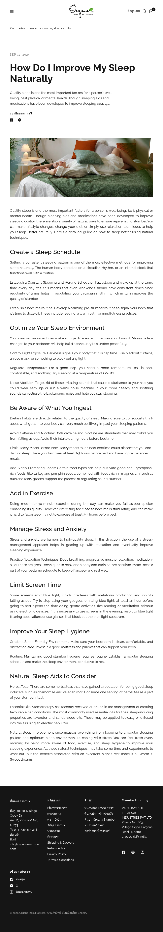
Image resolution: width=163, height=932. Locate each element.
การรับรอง (54, 814)
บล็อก (22, 28)
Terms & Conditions (60, 860)
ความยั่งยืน (54, 819)
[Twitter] (135, 852)
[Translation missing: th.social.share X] (20, 120)
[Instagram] (145, 852)
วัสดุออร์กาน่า (56, 825)
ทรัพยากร (54, 800)
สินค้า (88, 800)
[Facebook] (126, 852)
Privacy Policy (56, 854)
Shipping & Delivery (60, 842)
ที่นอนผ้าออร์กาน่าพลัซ (99, 814)
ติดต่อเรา (53, 837)
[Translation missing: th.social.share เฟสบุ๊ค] (12, 120)
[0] (150, 11)
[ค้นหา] (144, 11)
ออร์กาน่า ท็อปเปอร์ (97, 831)
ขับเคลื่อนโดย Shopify (74, 912)
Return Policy (56, 848)
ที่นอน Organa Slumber (99, 819)
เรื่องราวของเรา (57, 808)
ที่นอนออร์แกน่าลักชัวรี (99, 808)
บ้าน (12, 28)
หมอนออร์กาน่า (94, 825)
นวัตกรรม (53, 831)
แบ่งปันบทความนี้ (21, 113)
